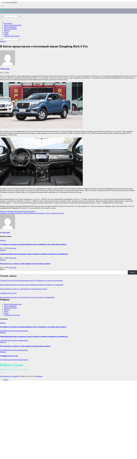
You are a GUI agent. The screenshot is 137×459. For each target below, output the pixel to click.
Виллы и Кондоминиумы (12, 25)
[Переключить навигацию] (1, 18)
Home (6, 380)
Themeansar (38, 376)
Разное (6, 34)
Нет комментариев (21, 331)
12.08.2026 (4, 350)
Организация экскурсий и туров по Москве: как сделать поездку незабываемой (27, 297)
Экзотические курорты (12, 36)
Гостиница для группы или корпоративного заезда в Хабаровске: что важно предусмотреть (33, 244)
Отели (6, 32)
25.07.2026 (4, 360)
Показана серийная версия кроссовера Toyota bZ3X (17, 211)
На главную (8, 23)
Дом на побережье (10, 27)
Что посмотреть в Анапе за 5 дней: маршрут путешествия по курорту (25, 263)
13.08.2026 (4, 340)
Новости (7, 30)
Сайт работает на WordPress (9, 376)
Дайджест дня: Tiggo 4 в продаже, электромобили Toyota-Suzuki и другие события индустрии (32, 213)
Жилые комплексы (10, 29)
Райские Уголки (5, 9)
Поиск (2, 269)
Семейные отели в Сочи (8, 293)
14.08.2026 (4, 331)
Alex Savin (5, 69)
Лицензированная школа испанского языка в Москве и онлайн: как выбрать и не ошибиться (34, 254)
